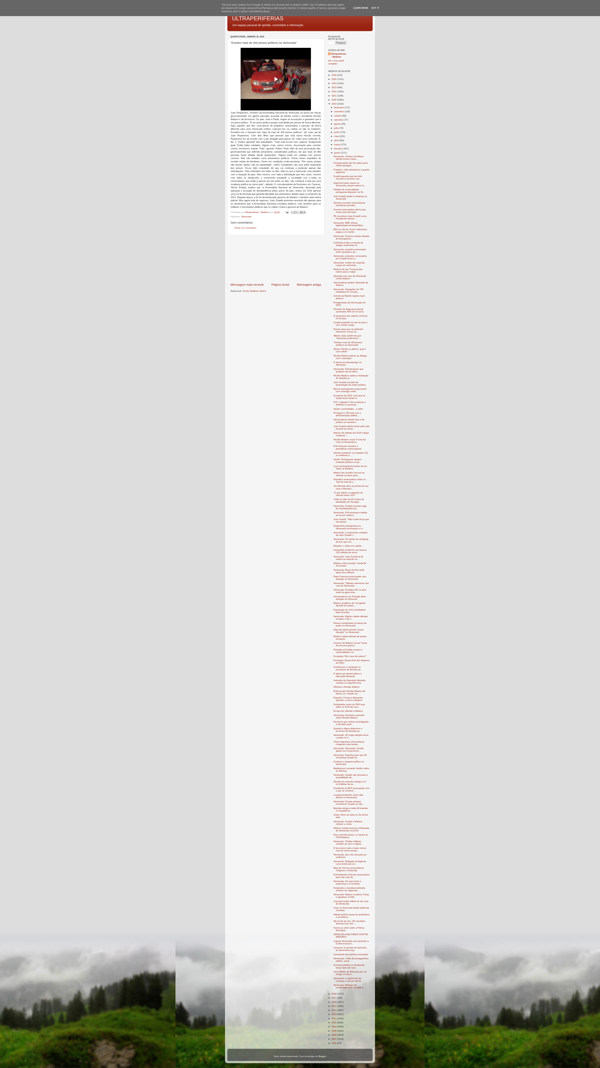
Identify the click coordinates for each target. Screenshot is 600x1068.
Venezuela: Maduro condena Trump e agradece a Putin (351, 895)
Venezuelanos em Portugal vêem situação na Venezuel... (349, 597)
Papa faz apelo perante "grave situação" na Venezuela (348, 631)
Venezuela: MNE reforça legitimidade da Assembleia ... (349, 224)
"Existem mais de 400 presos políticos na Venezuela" (347, 343)
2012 (334, 1018)
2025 (334, 79)
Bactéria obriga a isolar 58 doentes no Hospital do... (350, 809)
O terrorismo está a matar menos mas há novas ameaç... (349, 849)
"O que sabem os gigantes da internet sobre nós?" (348, 494)
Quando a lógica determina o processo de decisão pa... (347, 729)
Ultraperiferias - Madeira (338, 55)
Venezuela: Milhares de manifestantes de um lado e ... (349, 986)
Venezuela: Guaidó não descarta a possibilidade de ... (350, 776)
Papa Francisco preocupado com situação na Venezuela (349, 577)
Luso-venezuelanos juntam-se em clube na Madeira (350, 467)
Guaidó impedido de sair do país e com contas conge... (350, 323)
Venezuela (246, 216)
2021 (334, 96)
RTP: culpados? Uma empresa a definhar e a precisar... (349, 403)
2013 (334, 1014)
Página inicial (280, 284)
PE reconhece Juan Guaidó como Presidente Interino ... (350, 217)
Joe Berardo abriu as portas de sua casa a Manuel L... (350, 487)
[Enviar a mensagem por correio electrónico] (287, 212)
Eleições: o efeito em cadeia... (348, 546)
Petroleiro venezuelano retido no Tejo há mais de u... (349, 480)
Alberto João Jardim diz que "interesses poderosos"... (347, 337)
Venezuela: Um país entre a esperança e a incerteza (347, 882)
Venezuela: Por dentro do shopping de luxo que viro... (350, 540)
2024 (334, 83)
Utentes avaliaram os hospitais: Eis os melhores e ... (350, 454)
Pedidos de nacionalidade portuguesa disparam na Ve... (349, 190)
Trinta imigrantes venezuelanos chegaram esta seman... (348, 743)
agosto (337, 124)
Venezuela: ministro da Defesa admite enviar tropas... (348, 157)
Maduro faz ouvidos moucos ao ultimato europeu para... (349, 474)
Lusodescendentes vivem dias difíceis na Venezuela (348, 796)
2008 (334, 1035)
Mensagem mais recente (247, 284)
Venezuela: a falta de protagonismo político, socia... (350, 959)
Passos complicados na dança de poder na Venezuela (350, 624)
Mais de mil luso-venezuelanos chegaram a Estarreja (348, 869)
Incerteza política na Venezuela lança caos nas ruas (348, 966)
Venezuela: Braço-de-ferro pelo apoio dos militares (348, 571)
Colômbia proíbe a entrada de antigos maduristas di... (348, 244)
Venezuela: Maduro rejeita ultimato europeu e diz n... (350, 617)
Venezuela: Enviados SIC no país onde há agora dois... (349, 591)
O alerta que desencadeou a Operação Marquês (347, 674)
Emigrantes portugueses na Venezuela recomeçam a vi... (348, 527)
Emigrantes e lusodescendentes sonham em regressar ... (349, 889)
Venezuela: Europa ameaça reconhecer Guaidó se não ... (349, 802)
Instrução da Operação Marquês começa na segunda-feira (349, 681)
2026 (334, 75)
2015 (334, 1006)
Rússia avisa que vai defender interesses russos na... (348, 330)
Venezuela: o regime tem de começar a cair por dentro (347, 979)
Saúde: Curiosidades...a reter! (348, 409)
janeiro (337, 153)
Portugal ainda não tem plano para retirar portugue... (350, 164)
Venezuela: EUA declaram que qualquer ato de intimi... (348, 370)
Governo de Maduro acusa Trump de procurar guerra (350, 644)
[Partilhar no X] (298, 212)
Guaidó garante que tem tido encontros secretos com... (347, 177)
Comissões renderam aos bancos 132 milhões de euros (350, 551)
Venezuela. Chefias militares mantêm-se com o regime (347, 842)
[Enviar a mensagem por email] (292, 212)
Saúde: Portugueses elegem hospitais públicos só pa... (347, 460)
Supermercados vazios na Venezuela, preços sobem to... (349, 184)
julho (336, 128)
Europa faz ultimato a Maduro (348, 711)
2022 (334, 91)
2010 (334, 1026)
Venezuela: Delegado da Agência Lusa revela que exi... (349, 862)
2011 (334, 1022)
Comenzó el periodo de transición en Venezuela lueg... (350, 949)
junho (337, 132)
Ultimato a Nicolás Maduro (346, 687)
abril (336, 140)
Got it (375, 8)
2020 (334, 100)
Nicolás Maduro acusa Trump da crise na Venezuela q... (349, 440)
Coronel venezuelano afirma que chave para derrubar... (349, 210)
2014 (334, 1010)
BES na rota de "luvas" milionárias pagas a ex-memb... (350, 230)
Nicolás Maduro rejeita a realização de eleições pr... (350, 376)
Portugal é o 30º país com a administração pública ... (347, 414)
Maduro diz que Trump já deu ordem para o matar (348, 270)
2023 (334, 87)
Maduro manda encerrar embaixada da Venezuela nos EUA (351, 829)
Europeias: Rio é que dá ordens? (349, 656)
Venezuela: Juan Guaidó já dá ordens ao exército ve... (348, 557)
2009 (334, 1031)
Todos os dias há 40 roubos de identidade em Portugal (348, 500)
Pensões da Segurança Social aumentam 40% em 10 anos (348, 310)
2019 (334, 104)
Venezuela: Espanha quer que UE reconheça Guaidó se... (350, 756)
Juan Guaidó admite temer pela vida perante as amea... (351, 427)
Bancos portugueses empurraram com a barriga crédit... (350, 390)
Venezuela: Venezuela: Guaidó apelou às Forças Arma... (348, 749)
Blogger (322, 1056)
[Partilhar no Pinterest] (304, 212)
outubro (338, 116)
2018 (334, 994)
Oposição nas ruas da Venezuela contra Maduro (349, 277)
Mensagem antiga (309, 284)
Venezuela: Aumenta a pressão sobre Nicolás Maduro (348, 716)
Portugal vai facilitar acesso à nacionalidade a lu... (347, 651)
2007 (334, 1039)
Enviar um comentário (245, 228)
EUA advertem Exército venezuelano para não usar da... (351, 876)
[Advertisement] (275, 258)
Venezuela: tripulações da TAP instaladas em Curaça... (348, 290)
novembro (339, 111)
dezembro (339, 107)
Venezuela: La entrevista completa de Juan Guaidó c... (350, 533)
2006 (334, 1043)
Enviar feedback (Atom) (254, 291)
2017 (334, 998)
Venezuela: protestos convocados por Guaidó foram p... (350, 257)
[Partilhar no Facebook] (301, 212)
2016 (334, 1002)
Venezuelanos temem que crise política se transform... (349, 420)
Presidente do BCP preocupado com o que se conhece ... (351, 789)
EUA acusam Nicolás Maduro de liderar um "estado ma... (349, 692)
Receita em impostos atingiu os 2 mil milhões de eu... (349, 782)
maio (337, 136)
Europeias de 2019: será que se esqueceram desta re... (349, 396)
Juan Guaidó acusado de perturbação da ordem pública (349, 383)
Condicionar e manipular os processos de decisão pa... (347, 668)
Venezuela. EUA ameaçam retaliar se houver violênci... (350, 513)
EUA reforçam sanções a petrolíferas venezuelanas (347, 447)
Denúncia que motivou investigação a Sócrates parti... (351, 723)
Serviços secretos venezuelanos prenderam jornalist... (349, 204)
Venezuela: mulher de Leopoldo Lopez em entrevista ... (349, 264)
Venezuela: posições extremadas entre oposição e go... (349, 250)
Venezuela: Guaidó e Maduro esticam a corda (347, 822)
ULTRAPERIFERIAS (257, 18)
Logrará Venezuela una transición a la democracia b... (351, 942)
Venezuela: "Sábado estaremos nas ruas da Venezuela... (351, 584)
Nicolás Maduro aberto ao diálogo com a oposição (350, 357)
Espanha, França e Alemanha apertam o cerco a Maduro (348, 699)
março (337, 144)
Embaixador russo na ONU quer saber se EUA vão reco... (349, 705)
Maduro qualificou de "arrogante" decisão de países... (349, 604)
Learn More (360, 8)
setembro (339, 120)
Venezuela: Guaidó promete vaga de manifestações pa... (350, 507)
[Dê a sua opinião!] (295, 212)
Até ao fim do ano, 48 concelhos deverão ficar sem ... (349, 922)
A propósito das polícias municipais (350, 954)
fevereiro (338, 148)
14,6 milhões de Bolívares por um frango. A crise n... (350, 973)
